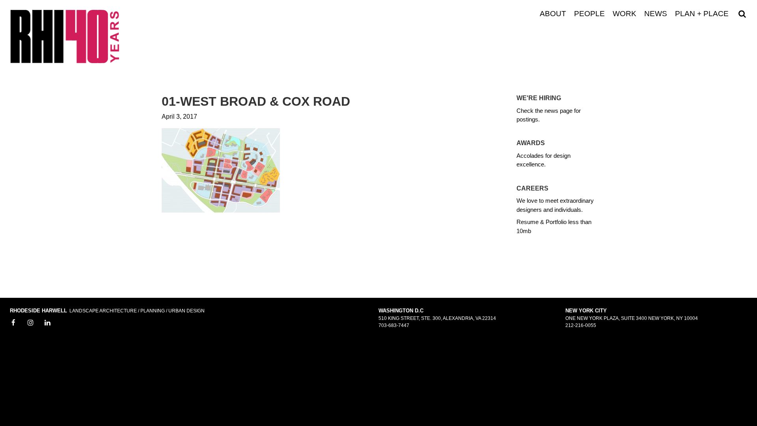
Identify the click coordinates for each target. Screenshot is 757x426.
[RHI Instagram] (31, 323)
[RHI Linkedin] (48, 323)
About (553, 14)
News (655, 14)
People (589, 14)
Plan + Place (702, 14)
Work (624, 14)
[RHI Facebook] (13, 323)
